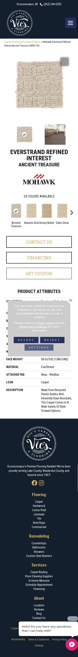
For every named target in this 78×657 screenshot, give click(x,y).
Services (39, 565)
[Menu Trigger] (70, 23)
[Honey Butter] (46, 210)
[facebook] (34, 483)
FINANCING (39, 257)
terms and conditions (33, 326)
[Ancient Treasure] (16, 210)
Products (36, 41)
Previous (6, 132)
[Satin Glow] (62, 210)
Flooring (16, 41)
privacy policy (45, 323)
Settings (39, 347)
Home (7, 41)
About (39, 598)
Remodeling (39, 536)
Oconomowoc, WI (27, 4)
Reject (52, 340)
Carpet (26, 41)
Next (72, 132)
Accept (26, 340)
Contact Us (39, 242)
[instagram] (41, 483)
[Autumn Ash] (31, 210)
